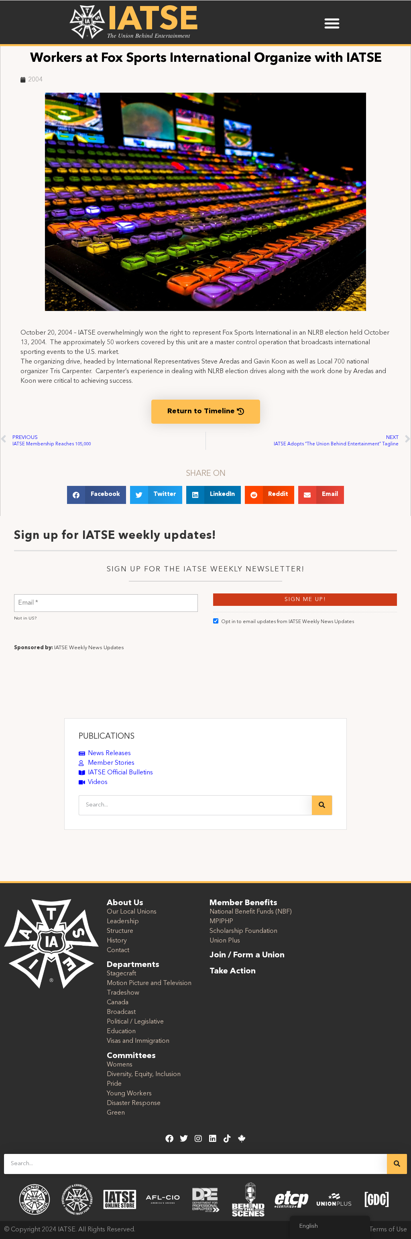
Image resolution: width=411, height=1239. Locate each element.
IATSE (153, 20)
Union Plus (225, 941)
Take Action (233, 971)
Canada (117, 1002)
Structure (120, 931)
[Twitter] (184, 1138)
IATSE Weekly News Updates (89, 647)
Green (116, 1113)
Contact (118, 950)
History (117, 941)
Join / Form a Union (247, 955)
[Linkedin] (213, 1138)
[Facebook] (169, 1138)
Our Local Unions (132, 912)
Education (121, 1031)
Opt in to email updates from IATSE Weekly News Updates (287, 622)
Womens (119, 1065)
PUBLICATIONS (106, 737)
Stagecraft (121, 974)
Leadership (123, 921)
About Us (125, 903)
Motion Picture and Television (149, 983)
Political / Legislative (135, 1022)
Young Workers (129, 1094)
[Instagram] (198, 1138)
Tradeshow (123, 993)
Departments (133, 965)
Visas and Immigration (138, 1041)
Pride (114, 1084)
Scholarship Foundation (243, 931)
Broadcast (121, 1012)
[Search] (322, 805)
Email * (28, 598)
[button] (332, 23)
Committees (131, 1056)
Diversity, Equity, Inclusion (144, 1074)
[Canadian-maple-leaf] (241, 1138)
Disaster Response (134, 1103)
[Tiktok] (227, 1138)
